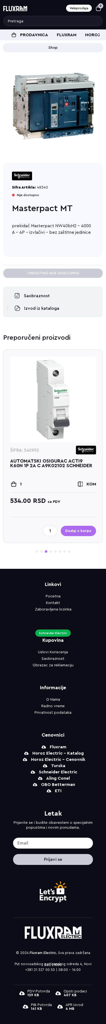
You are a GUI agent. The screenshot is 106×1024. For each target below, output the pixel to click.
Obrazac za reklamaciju (53, 665)
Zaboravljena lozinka (53, 609)
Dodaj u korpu (78, 531)
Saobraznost (53, 659)
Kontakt (53, 603)
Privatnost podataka (53, 713)
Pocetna (53, 596)
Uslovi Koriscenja (53, 652)
